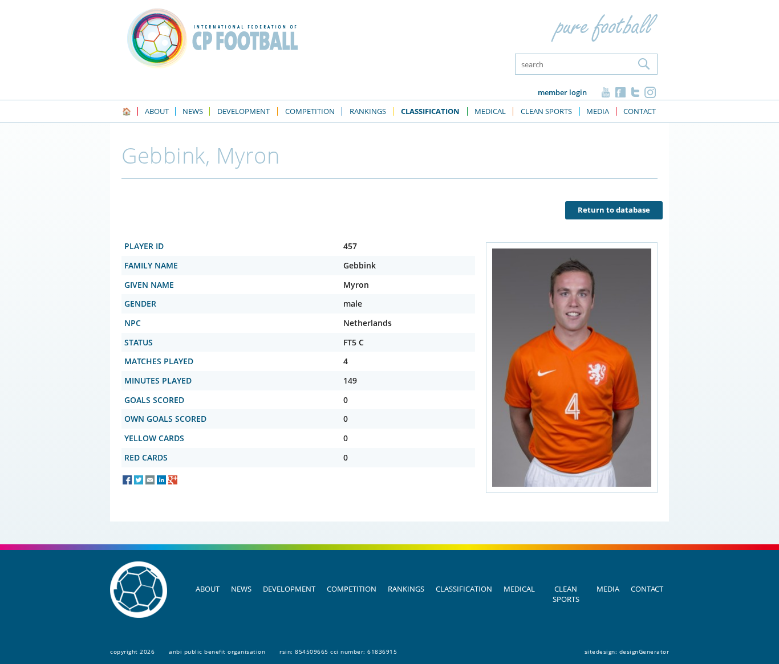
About (208, 589)
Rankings (406, 589)
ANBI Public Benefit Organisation (217, 651)
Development (289, 589)
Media (608, 589)
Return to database (614, 210)
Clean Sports (566, 594)
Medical (519, 589)
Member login (562, 92)
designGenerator (644, 651)
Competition (351, 589)
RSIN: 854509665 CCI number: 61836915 (338, 651)
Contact (647, 589)
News (241, 589)
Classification (464, 589)
